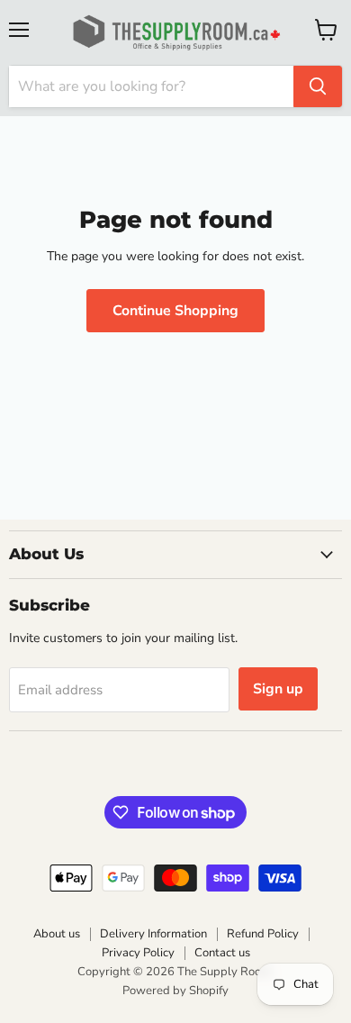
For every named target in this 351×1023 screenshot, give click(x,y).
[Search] (317, 86)
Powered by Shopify (175, 990)
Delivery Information (153, 934)
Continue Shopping (175, 311)
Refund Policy (263, 934)
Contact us (222, 953)
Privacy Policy (138, 953)
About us (56, 934)
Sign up (278, 689)
